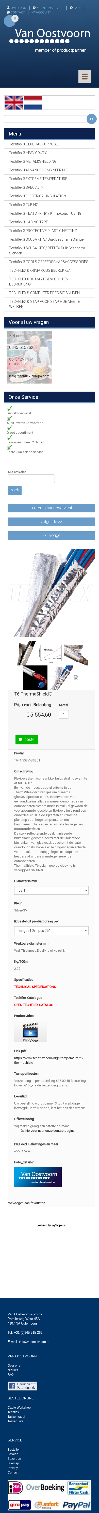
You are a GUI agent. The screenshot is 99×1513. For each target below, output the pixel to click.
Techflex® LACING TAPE (28, 222)
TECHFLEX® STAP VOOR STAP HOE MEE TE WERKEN (44, 304)
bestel (29, 739)
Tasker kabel (16, 1417)
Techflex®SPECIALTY (26, 187)
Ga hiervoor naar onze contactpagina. (48, 1131)
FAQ (77, 8)
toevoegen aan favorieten (26, 1203)
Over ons (18, 8)
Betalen (13, 1454)
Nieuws (13, 1370)
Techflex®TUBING (23, 205)
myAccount (41, 12)
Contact (13, 1472)
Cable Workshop (19, 1407)
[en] (13, 102)
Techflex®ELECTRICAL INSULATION (37, 196)
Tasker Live (15, 1421)
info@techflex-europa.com (29, 376)
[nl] (33, 102)
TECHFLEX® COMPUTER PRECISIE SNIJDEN (44, 293)
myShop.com (59, 1225)
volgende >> (51, 521)
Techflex (13, 1412)
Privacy (13, 1468)
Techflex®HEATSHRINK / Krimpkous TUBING (45, 213)
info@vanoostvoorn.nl (34, 1342)
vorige (54, 535)
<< (51, 508)
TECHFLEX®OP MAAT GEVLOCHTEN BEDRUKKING (38, 281)
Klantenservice (50, 8)
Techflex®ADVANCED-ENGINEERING (38, 170)
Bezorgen (14, 1459)
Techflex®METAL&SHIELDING (33, 161)
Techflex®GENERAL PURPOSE (33, 144)
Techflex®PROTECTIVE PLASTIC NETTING (43, 231)
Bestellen (14, 1449)
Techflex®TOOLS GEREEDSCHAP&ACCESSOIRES (48, 262)
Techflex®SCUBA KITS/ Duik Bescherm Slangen (47, 239)
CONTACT (18, 12)
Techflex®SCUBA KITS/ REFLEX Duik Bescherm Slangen (47, 250)
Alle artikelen (17, 472)
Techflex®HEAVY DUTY (28, 153)
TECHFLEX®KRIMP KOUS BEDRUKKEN (40, 270)
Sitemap (13, 1463)
